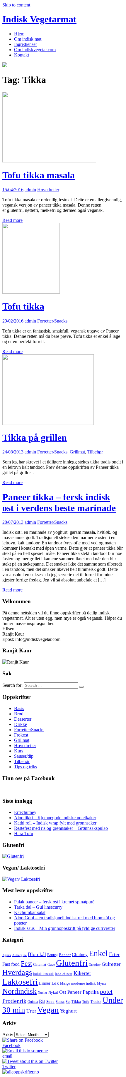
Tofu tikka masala (38, 175)
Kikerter (82, 973)
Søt (68, 1002)
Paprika (91, 992)
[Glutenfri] (13, 856)
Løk (55, 982)
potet (106, 991)
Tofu (85, 1001)
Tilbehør (95, 451)
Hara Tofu (23, 833)
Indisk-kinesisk (43, 973)
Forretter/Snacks (52, 320)
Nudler (42, 992)
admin (30, 189)
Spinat (60, 1002)
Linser (44, 982)
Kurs (18, 750)
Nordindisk (19, 991)
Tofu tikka (23, 306)
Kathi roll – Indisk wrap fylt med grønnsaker (55, 822)
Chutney (80, 954)
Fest (26, 963)
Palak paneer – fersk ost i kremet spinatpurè (54, 901)
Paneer (74, 992)
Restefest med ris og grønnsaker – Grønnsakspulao (61, 828)
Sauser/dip (23, 756)
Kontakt (21, 54)
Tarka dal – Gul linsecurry (38, 907)
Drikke (20, 724)
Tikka (76, 1001)
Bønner (65, 955)
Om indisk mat (27, 38)
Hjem (19, 33)
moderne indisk (83, 983)
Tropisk (96, 1002)
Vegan (48, 1009)
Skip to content (16, 4)
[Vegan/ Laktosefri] (21, 879)
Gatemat (39, 964)
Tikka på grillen (34, 437)
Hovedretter (48, 189)
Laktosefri (20, 981)
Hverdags (17, 972)
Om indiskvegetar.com (35, 49)
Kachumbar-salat (29, 912)
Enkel (98, 953)
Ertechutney (25, 812)
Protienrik (14, 1001)
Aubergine (19, 955)
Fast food (11, 964)
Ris (42, 1001)
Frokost (21, 734)
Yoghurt (68, 1011)
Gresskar (95, 964)
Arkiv (7, 1034)
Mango (65, 983)
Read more (12, 220)
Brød (18, 713)
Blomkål (37, 954)
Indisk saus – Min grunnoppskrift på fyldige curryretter (64, 928)
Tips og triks (25, 766)
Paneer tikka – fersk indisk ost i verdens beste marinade (59, 502)
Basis (19, 708)
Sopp (50, 1001)
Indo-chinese (63, 973)
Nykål (53, 992)
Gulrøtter (111, 964)
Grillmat (77, 451)
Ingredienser (25, 44)
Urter (31, 1010)
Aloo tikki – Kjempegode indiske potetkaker (55, 817)
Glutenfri (72, 963)
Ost (62, 992)
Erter (114, 954)
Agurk (6, 955)
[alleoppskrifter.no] (20, 1071)
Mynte (101, 983)
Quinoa (33, 1002)
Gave (51, 965)
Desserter (22, 719)
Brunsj (52, 955)
